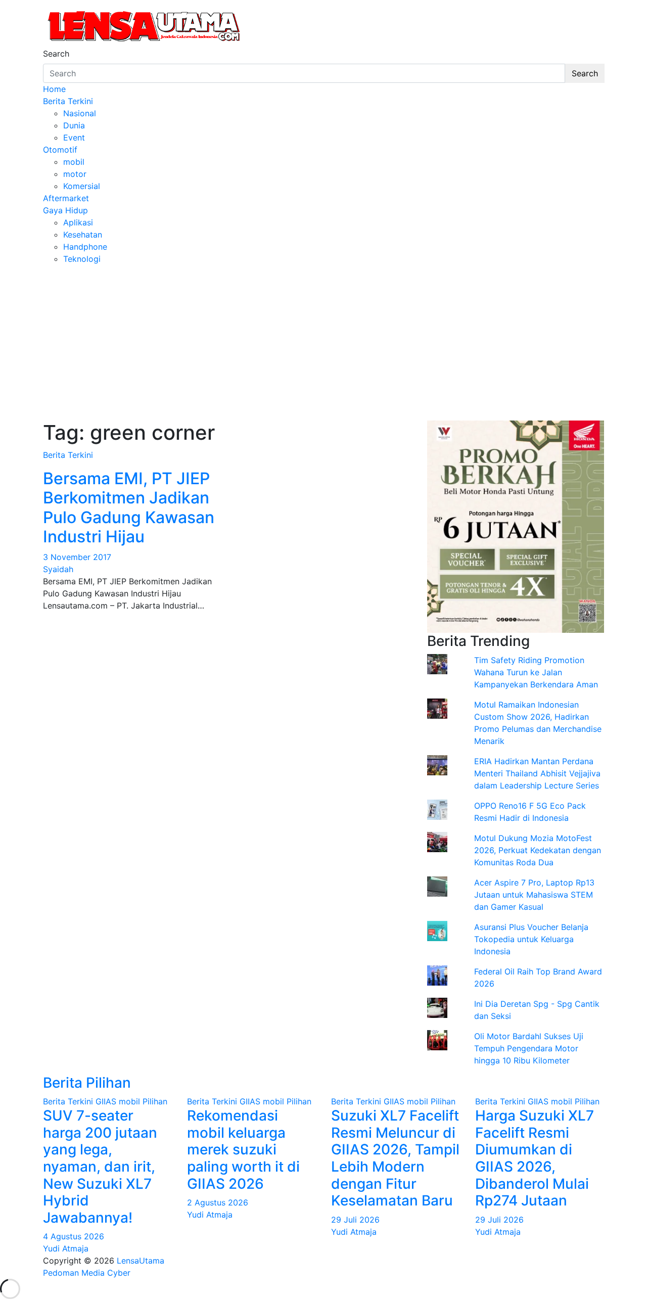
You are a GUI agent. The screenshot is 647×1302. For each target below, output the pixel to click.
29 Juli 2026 (355, 1220)
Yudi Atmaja (65, 1248)
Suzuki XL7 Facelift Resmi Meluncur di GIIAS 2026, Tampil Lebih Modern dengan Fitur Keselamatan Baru (395, 1158)
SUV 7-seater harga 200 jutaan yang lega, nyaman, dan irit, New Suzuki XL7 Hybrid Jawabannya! (100, 1166)
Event (74, 137)
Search (56, 54)
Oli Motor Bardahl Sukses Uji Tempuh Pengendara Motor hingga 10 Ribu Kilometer (528, 1048)
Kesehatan (82, 234)
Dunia (74, 125)
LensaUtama (140, 1261)
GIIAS (106, 1101)
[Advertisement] (323, 340)
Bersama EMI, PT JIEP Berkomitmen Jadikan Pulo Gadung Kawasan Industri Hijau (128, 507)
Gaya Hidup (65, 210)
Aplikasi (78, 222)
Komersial (81, 186)
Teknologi (82, 259)
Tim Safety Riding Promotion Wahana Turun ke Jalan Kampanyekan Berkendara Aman (536, 672)
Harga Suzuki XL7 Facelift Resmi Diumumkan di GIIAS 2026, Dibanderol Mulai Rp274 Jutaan (534, 1158)
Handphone (85, 247)
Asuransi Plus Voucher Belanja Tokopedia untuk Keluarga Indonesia (531, 939)
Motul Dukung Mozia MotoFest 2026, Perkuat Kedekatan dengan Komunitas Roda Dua (537, 850)
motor (74, 174)
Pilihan (155, 1101)
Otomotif (60, 150)
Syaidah (58, 569)
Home (54, 89)
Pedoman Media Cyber (86, 1273)
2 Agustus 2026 (217, 1202)
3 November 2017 (77, 557)
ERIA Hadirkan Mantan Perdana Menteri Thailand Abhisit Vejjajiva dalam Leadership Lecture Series (537, 773)
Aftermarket (66, 198)
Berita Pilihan (87, 1082)
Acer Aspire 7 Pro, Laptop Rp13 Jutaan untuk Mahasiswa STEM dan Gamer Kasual (534, 894)
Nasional (79, 113)
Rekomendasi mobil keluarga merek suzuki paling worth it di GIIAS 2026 (243, 1149)
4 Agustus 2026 (73, 1236)
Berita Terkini (68, 101)
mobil (73, 162)
